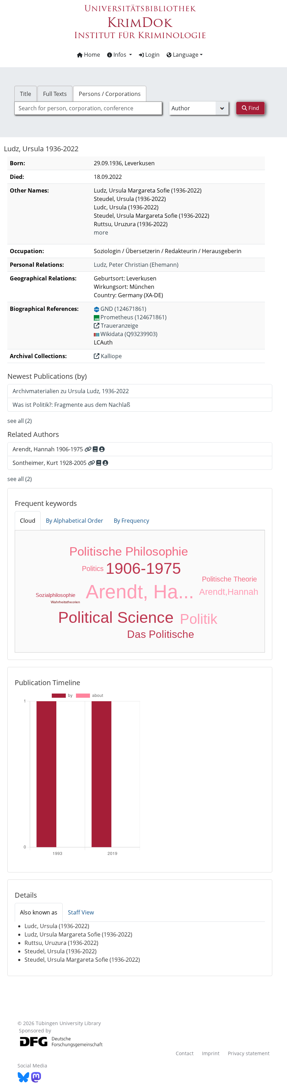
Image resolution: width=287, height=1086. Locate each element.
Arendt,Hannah (228, 592)
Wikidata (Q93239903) (129, 334)
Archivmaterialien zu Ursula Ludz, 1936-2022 (71, 391)
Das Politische (160, 634)
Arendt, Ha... (140, 592)
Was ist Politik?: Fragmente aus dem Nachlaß (71, 405)
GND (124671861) (123, 309)
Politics (93, 568)
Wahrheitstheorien (65, 602)
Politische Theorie (229, 579)
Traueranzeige (118, 325)
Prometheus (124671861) (133, 317)
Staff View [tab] (81, 912)
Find (253, 107)
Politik (198, 619)
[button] (119, 55)
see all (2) (19, 421)
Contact (185, 1053)
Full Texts (55, 94)
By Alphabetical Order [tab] (74, 520)
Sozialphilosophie (55, 595)
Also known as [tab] (38, 912)
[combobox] (88, 108)
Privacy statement (249, 1053)
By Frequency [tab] (131, 520)
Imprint (210, 1053)
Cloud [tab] (27, 520)
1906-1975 (143, 568)
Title (25, 94)
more (101, 232)
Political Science (116, 617)
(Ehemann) (136, 265)
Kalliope (110, 356)
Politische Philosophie (128, 551)
